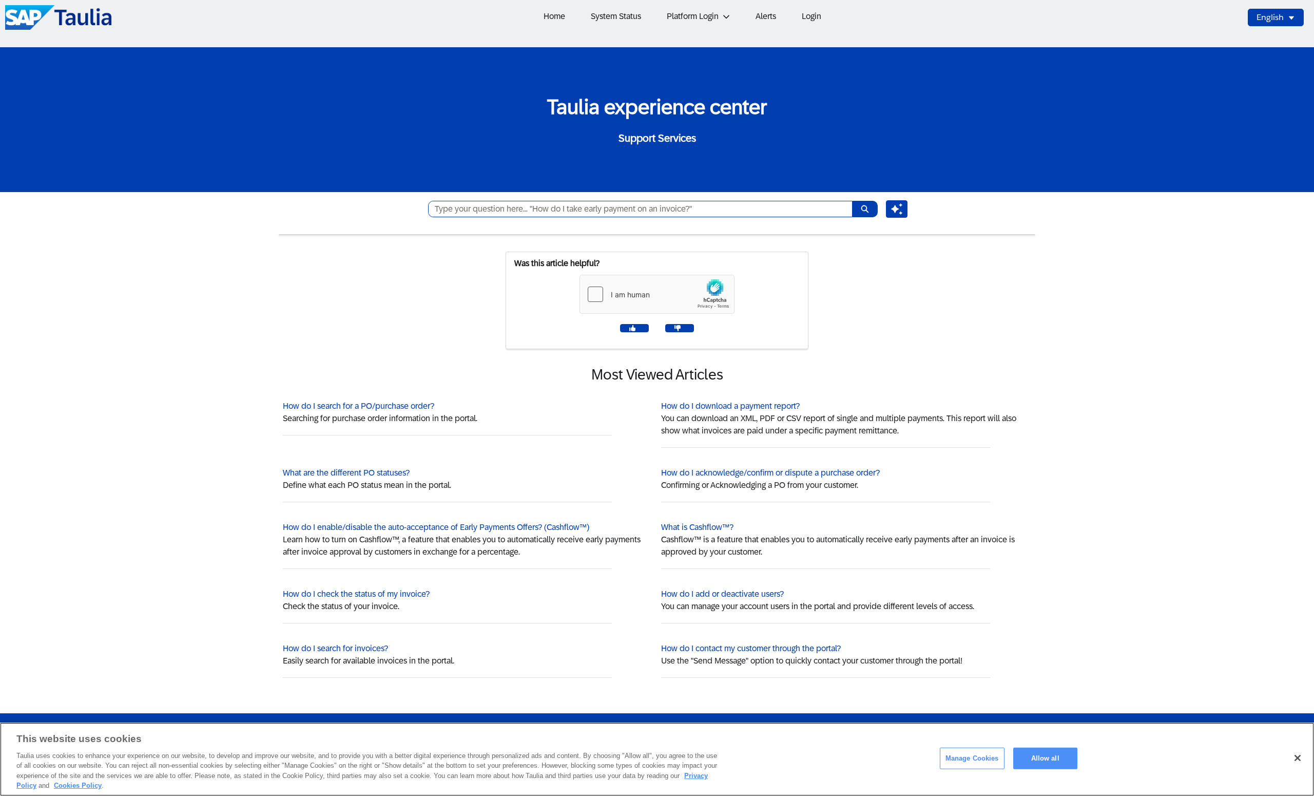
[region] (657, 759)
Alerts (766, 16)
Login (811, 16)
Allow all (1045, 758)
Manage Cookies (972, 758)
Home (554, 16)
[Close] (1297, 758)
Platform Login (693, 16)
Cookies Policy (78, 785)
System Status (616, 16)
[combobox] (636, 209)
